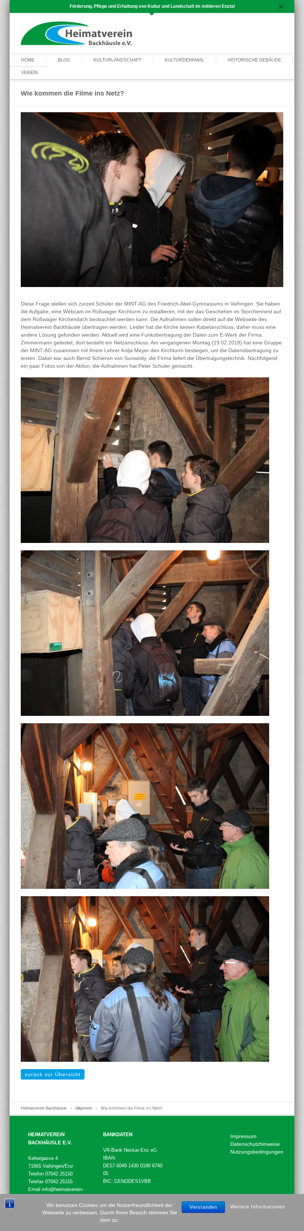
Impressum (243, 1136)
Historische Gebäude (254, 60)
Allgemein (83, 1108)
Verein (29, 72)
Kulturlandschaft (117, 60)
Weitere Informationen (257, 1207)
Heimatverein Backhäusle (44, 1108)
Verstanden (203, 1207)
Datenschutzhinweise (255, 1144)
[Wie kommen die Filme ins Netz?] (152, 199)
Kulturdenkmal (184, 60)
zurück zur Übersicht (52, 1074)
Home (27, 60)
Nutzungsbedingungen (256, 1152)
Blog (64, 60)
